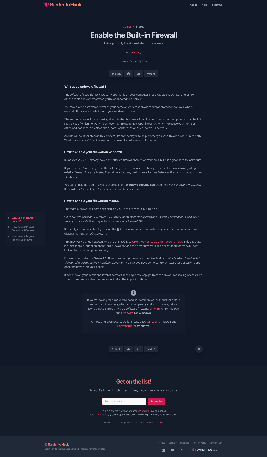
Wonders (144, 410)
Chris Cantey (135, 52)
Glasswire (127, 312)
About (193, 4)
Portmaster (124, 325)
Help (204, 4)
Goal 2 (127, 26)
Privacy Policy (157, 422)
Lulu (154, 321)
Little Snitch (156, 308)
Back (118, 73)
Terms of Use (216, 442)
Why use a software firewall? (23, 219)
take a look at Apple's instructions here (157, 241)
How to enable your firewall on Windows (23, 228)
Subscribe (156, 401)
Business (217, 4)
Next (149, 73)
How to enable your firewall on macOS (23, 238)
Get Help (172, 442)
